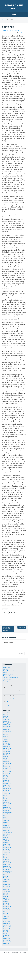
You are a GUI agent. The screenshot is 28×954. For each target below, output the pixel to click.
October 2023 (6, 770)
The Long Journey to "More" (10, 677)
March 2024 (6, 761)
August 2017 (6, 893)
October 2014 (6, 943)
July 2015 (5, 930)
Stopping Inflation (8, 674)
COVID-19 (11, 32)
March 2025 (6, 741)
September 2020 (7, 832)
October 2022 (6, 790)
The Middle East (7, 679)
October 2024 (6, 750)
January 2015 (6, 938)
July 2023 (5, 775)
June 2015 (5, 932)
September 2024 (7, 751)
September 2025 (7, 731)
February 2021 (7, 824)
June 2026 (5, 716)
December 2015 (7, 923)
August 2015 (6, 928)
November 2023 (7, 768)
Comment (20, 653)
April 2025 (6, 739)
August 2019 (6, 852)
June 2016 (5, 913)
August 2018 (6, 873)
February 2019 (7, 863)
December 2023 (7, 767)
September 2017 (7, 891)
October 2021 (6, 810)
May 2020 (5, 839)
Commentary (6, 667)
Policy (16, 32)
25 (13, 698)
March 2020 (6, 842)
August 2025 (6, 733)
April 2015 (6, 935)
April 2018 (6, 879)
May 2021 (5, 819)
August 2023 (6, 773)
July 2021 (5, 815)
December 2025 (7, 726)
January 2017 (6, 905)
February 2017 (7, 903)
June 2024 (5, 756)
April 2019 (6, 859)
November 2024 (7, 748)
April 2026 (6, 719)
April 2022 (6, 800)
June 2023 (5, 777)
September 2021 (7, 812)
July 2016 (5, 911)
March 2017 (6, 901)
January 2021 (6, 825)
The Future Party (7, 676)
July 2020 (5, 836)
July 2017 (5, 895)
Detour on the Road (14, 7)
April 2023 (6, 780)
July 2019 (5, 854)
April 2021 (6, 820)
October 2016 (6, 908)
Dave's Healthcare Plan (9, 671)
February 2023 (7, 783)
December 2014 (7, 940)
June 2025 (5, 736)
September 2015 (7, 927)
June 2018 (5, 876)
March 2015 (6, 937)
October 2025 (6, 729)
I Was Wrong (22, 627)
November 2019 (7, 847)
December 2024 (7, 746)
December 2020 (7, 827)
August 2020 (6, 834)
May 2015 (5, 933)
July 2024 (5, 755)
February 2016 (7, 920)
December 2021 (7, 807)
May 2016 (5, 915)
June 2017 (5, 896)
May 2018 (5, 878)
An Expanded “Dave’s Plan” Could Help (6, 629)
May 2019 (5, 857)
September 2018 (7, 871)
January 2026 (6, 724)
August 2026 (6, 713)
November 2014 (7, 942)
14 (22, 693)
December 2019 (7, 846)
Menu (14, 14)
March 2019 (6, 861)
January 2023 (6, 785)
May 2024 (5, 758)
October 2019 (6, 849)
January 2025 (6, 745)
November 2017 (7, 888)
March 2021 (6, 822)
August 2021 (6, 814)
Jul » (8, 706)
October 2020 (6, 830)
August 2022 (6, 793)
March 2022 (6, 802)
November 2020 (7, 829)
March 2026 (6, 721)
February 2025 (7, 743)
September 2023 (7, 772)
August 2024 (6, 753)
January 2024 (6, 765)
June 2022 (5, 797)
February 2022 (7, 804)
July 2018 (5, 874)
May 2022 (5, 798)
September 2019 (7, 851)
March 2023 (6, 782)
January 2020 (6, 844)
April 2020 (6, 841)
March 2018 (6, 881)
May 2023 (5, 778)
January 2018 (6, 884)
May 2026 (5, 718)
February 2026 (7, 723)
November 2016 (7, 906)
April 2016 (6, 916)
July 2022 (5, 795)
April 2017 (6, 900)
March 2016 (6, 918)
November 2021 (7, 809)
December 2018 (7, 866)
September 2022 (7, 792)
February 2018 (7, 883)
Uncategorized (21, 32)
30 (7, 701)
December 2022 (7, 787)
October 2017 (6, 889)
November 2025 (7, 728)
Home (4, 20)
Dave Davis (16, 30)
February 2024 (7, 763)
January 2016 (6, 922)
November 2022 (7, 788)
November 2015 (7, 925)
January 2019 (6, 864)
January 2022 (6, 805)
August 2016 (6, 910)
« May (4, 706)
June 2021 (5, 817)
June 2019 (5, 856)
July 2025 (5, 734)
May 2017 (5, 898)
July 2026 (5, 714)
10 (10, 693)
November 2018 (7, 868)
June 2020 (5, 837)
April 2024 (6, 760)
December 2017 (7, 886)
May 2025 (5, 738)
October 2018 (6, 869)
